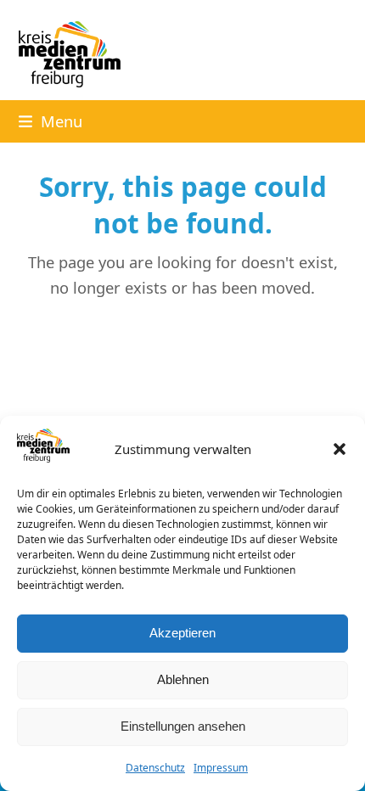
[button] (339, 448)
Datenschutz (155, 767)
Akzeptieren (182, 633)
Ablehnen (183, 679)
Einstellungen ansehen (183, 726)
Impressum (221, 767)
